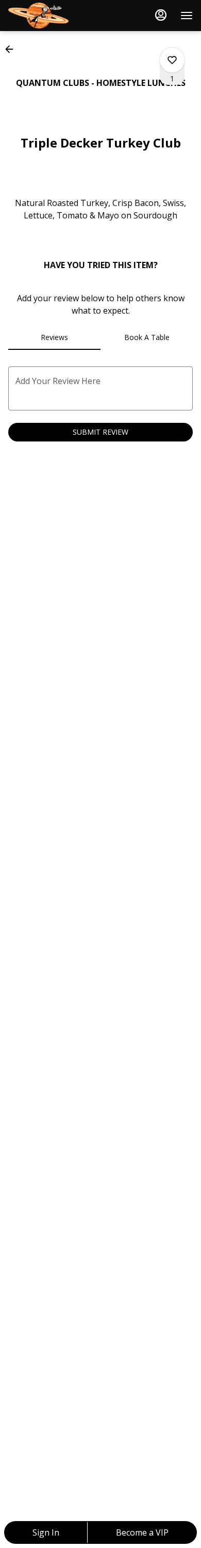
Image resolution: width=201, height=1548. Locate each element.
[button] (12, 49)
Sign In (45, 1532)
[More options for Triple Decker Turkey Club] (172, 60)
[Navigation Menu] (186, 15)
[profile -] (161, 15)
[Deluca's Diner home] (54, 15)
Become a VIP (142, 1532)
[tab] (54, 337)
